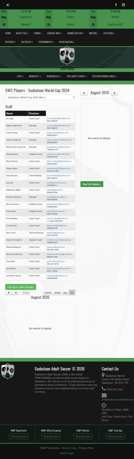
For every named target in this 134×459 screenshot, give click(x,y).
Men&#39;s (34, 76)
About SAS (21, 33)
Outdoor (108, 33)
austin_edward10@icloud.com (59, 139)
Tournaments (45, 42)
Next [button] (132, 18)
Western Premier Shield (103, 76)
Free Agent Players (76, 76)
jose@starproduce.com (56, 182)
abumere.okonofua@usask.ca (59, 254)
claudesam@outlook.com (57, 275)
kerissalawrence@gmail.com (58, 147)
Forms (37, 33)
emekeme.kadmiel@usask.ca (59, 239)
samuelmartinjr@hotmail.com (59, 268)
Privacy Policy (86, 448)
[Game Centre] (22, 21)
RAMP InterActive (49, 448)
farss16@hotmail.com (56, 211)
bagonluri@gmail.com (56, 247)
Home (8, 33)
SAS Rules (26, 42)
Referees (9, 42)
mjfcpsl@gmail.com (55, 189)
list (71, 292)
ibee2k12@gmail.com (56, 232)
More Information (19, 436)
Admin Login (67, 453)
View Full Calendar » (92, 184)
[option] (22, 19)
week (57, 292)
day (65, 292)
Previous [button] (2, 19)
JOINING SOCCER (74, 33)
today (26, 292)
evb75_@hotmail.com (56, 261)
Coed (19, 76)
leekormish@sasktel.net (56, 225)
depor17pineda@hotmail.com (59, 161)
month (47, 292)
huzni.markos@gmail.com (57, 218)
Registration (65, 42)
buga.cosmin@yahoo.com (57, 132)
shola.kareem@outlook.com (58, 154)
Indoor (92, 33)
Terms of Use (69, 448)
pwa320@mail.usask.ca (56, 197)
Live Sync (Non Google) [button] (21, 287)
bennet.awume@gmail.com (58, 204)
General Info (53, 33)
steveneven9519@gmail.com (59, 168)
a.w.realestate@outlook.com (58, 118)
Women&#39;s (53, 76)
